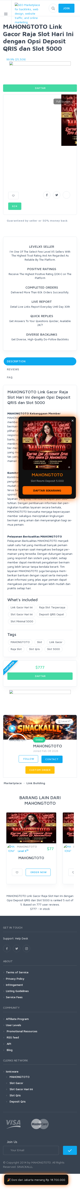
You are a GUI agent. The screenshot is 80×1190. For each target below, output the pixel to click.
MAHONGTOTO (20, 642)
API (8, 1043)
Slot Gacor (16, 1083)
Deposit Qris (18, 1101)
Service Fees (14, 997)
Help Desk (21, 938)
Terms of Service (17, 972)
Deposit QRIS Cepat (51, 614)
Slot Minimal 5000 (22, 621)
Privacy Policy (15, 978)
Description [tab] (16, 361)
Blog (9, 1050)
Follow (28, 758)
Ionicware (12, 1071)
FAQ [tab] (10, 377)
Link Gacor (55, 642)
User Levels (13, 1025)
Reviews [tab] (13, 369)
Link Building (35, 783)
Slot (39, 642)
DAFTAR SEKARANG (47, 490)
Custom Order (40, 769)
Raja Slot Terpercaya (52, 607)
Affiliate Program (17, 1019)
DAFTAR (40, 88)
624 (14, 206)
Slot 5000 (53, 649)
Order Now (38, 872)
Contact (52, 759)
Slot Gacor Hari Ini (22, 614)
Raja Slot (16, 649)
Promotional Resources (21, 1031)
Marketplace (13, 783)
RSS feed (12, 1037)
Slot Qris (34, 649)
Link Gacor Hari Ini (22, 607)
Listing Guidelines (17, 991)
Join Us (12, 1142)
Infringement (14, 984)
